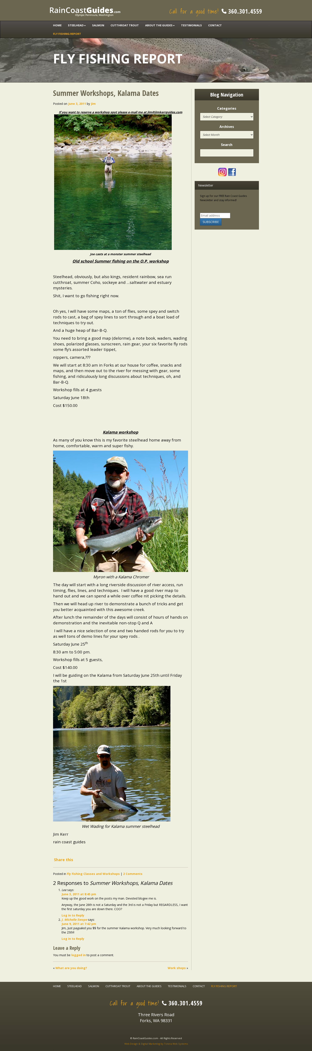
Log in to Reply (73, 915)
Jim (93, 104)
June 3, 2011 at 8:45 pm (79, 894)
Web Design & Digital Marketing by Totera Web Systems (156, 1043)
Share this (63, 859)
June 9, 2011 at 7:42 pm (79, 924)
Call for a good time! (215, 11)
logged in (78, 955)
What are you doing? (71, 968)
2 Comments (132, 874)
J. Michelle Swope (74, 920)
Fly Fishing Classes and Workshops (93, 874)
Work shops (177, 968)
